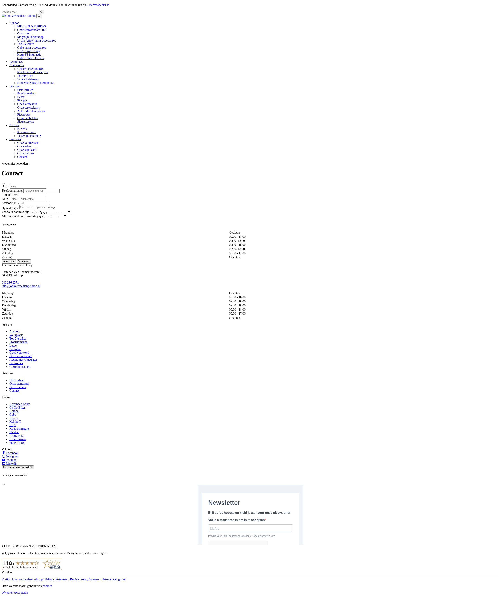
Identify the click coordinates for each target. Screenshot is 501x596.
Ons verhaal (24, 146)
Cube (12, 414)
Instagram (11, 456)
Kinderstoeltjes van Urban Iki (35, 82)
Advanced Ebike (19, 404)
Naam (5, 186)
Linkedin (11, 463)
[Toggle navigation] (39, 16)
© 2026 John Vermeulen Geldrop (22, 579)
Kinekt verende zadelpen (32, 72)
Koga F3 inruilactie (29, 54)
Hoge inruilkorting (28, 51)
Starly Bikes (16, 442)
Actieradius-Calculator (31, 111)
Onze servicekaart (28, 107)
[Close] (3, 183)
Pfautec (14, 432)
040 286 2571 (10, 282)
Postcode (7, 203)
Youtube (10, 460)
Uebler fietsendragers (30, 68)
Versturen (23, 261)
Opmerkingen (10, 208)
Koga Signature (19, 428)
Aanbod (14, 331)
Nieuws (22, 128)
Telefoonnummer (12, 190)
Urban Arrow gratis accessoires (36, 40)
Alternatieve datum (13, 216)
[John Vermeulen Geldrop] (19, 15)
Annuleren (8, 261)
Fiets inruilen (25, 89)
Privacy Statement (56, 579)
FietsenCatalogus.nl (113, 579)
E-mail (6, 194)
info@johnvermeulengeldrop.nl (21, 286)
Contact (22, 157)
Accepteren (21, 592)
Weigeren (7, 592)
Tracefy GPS (25, 75)
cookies (47, 586)
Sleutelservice (25, 121)
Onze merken (25, 153)
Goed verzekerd (27, 104)
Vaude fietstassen (27, 79)
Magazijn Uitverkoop (30, 37)
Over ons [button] (15, 139)
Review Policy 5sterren (84, 579)
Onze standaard (26, 149)
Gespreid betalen (27, 118)
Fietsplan (22, 100)
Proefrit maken (26, 93)
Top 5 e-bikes (25, 44)
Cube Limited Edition (30, 58)
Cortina (14, 411)
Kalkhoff (15, 421)
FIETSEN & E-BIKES (31, 26)
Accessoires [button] (16, 65)
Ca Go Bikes (17, 407)
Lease (20, 97)
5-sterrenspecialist (98, 4)
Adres (5, 198)
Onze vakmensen (28, 142)
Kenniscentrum (26, 132)
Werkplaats (16, 61)
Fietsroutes (24, 114)
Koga (12, 425)
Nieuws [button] (14, 125)
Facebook (11, 453)
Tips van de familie (29, 135)
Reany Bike (16, 435)
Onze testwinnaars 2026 (32, 30)
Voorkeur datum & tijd (15, 212)
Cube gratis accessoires (31, 47)
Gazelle (14, 418)
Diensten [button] (14, 86)
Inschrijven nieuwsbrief (16, 467)
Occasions (23, 33)
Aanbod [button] (14, 22)
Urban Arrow (17, 439)
